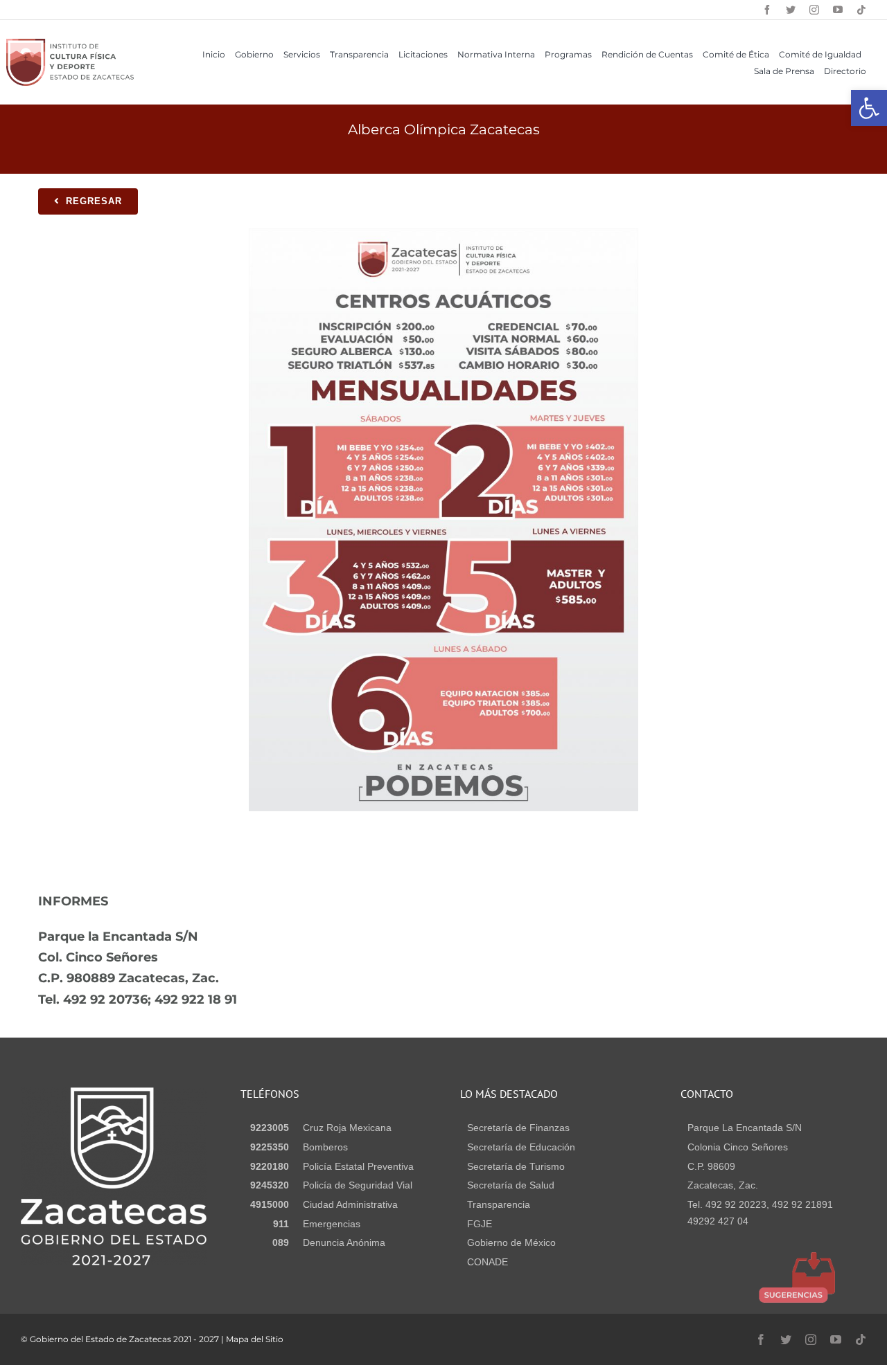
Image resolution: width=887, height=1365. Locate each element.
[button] (869, 108)
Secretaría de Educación (521, 1146)
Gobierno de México (511, 1242)
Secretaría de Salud (510, 1185)
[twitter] (791, 10)
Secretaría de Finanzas (518, 1127)
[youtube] (838, 10)
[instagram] (814, 10)
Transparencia (498, 1204)
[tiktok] (861, 10)
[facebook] (767, 10)
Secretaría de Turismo (516, 1166)
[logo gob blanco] (114, 1093)
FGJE (479, 1223)
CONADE (487, 1261)
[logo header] (70, 44)
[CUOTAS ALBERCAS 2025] (443, 233)
